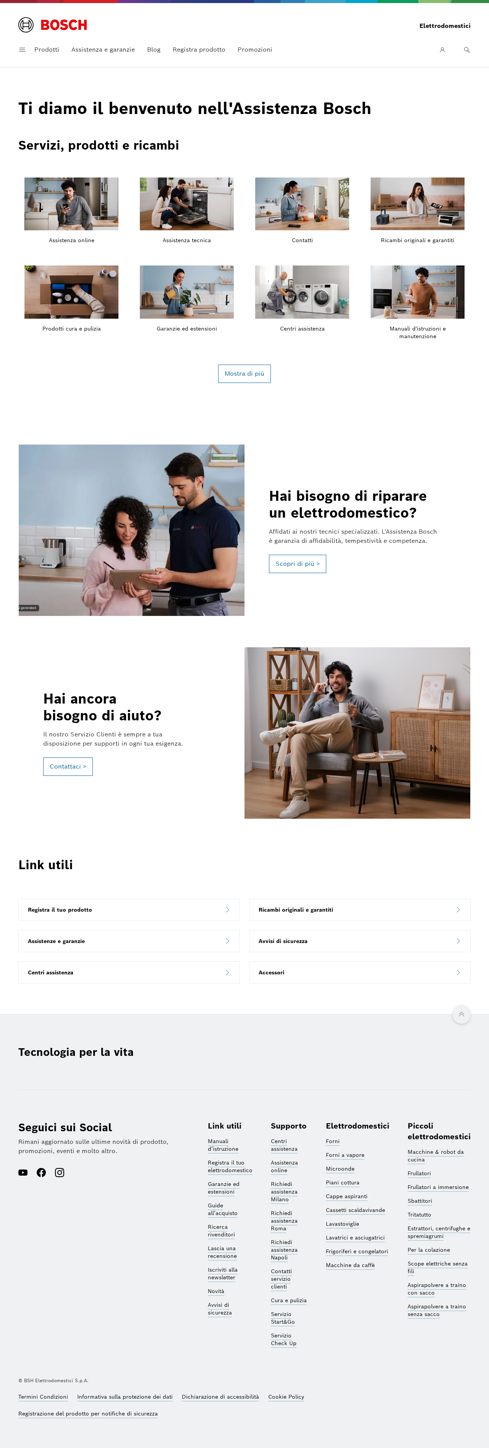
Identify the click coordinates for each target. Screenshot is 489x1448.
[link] (129, 910)
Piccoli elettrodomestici (439, 1131)
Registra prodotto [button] (199, 50)
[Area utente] (442, 50)
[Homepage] (52, 25)
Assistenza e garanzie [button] (103, 50)
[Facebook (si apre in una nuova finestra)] (41, 1173)
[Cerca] (467, 50)
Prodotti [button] (46, 50)
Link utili (224, 1126)
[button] (297, 564)
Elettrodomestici (357, 1126)
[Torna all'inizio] (461, 1014)
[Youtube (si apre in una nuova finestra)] (23, 1173)
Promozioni (255, 50)
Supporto (288, 1126)
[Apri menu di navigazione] (22, 50)
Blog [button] (153, 50)
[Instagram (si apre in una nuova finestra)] (59, 1173)
